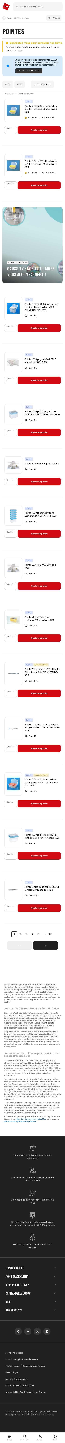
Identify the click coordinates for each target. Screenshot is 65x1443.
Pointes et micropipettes (18, 18)
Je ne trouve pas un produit (28, 71)
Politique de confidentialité (19, 1385)
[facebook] (18, 1331)
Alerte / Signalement (16, 1379)
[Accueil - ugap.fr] (6, 6)
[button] (9, 1437)
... (44, 934)
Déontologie (11, 1372)
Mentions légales (14, 1353)
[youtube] (27, 1331)
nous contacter (14, 50)
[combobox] (7, 84)
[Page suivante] (45, 945)
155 (50, 934)
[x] (37, 1331)
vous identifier (48, 46)
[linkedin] (46, 1331)
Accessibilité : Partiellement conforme (25, 1392)
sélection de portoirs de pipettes (30, 1119)
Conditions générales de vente (21, 1359)
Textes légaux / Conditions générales (25, 1366)
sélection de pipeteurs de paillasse (20, 1121)
